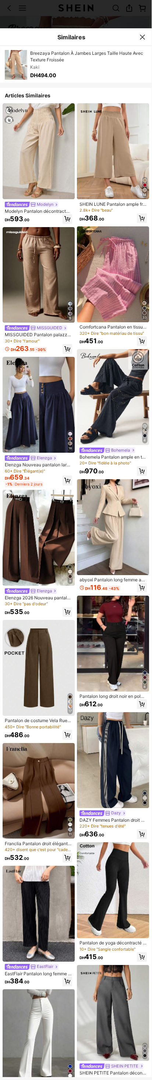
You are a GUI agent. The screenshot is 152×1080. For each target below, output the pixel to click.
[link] (31, 204)
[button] (67, 219)
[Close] (142, 37)
